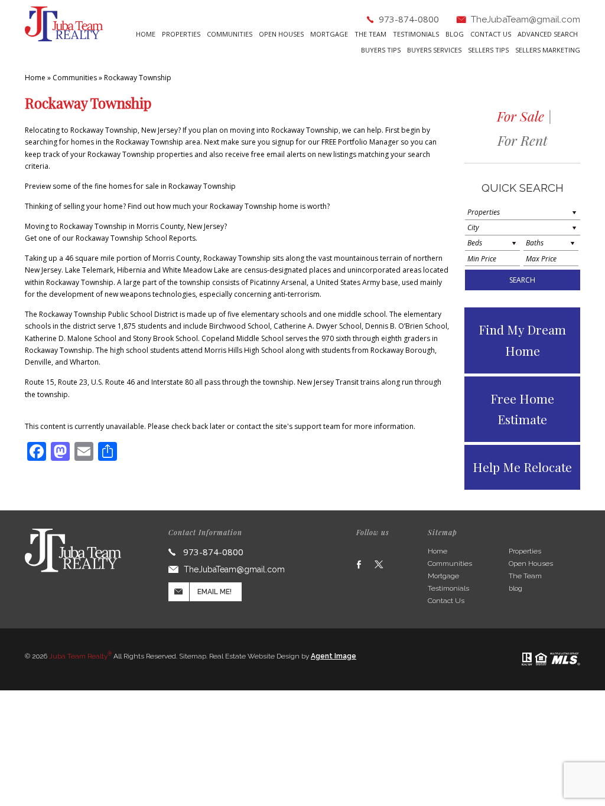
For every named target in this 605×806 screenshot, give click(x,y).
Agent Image (333, 656)
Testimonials (416, 34)
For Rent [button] (522, 140)
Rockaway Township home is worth (268, 206)
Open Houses (281, 34)
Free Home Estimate (522, 409)
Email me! (214, 592)
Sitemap (192, 656)
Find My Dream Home (522, 340)
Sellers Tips (488, 50)
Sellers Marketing (547, 50)
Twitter (379, 564)
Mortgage (329, 34)
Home (145, 34)
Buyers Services (434, 50)
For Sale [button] (520, 116)
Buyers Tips (381, 50)
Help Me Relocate (522, 466)
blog (454, 34)
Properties (181, 34)
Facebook (359, 564)
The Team (370, 34)
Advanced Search (548, 34)
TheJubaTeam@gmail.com (525, 19)
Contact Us (490, 34)
